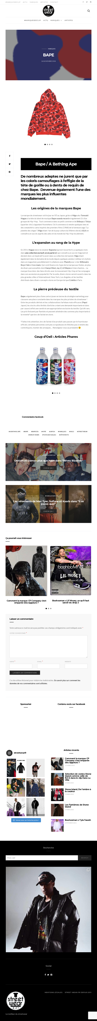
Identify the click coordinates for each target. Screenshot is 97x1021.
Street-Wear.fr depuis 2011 (78, 992)
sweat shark (34, 435)
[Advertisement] (26, 727)
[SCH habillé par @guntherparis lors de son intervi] (35, 807)
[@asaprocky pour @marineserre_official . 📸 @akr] (48, 909)
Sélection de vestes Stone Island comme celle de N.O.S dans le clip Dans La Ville (78, 777)
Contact (54, 2)
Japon (52, 431)
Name (12, 662)
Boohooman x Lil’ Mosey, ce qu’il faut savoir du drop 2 (70, 601)
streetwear (82, 431)
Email (39, 662)
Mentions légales (53, 992)
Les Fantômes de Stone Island (77, 806)
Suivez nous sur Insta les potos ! (27, 820)
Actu (25, 2)
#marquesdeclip (13, 2)
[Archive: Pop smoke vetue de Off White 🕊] (35, 787)
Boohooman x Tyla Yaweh (78, 820)
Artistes (44, 2)
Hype (44, 431)
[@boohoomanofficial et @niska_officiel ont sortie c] (16, 807)
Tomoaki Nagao (49, 435)
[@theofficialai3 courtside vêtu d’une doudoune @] (16, 768)
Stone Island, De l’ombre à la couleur (78, 790)
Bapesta (35, 431)
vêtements (64, 435)
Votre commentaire (18, 633)
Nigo (72, 431)
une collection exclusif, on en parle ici (41, 253)
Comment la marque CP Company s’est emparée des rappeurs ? (26, 602)
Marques (34, 2)
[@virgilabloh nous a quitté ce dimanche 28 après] (35, 768)
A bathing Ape (15, 431)
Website (68, 662)
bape (26, 431)
